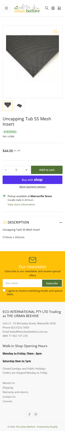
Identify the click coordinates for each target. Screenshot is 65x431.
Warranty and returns (15, 392)
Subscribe (52, 283)
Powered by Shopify (47, 426)
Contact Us (9, 396)
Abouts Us (9, 383)
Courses (7, 401)
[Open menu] (6, 8)
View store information (21, 204)
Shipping (8, 387)
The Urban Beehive (25, 426)
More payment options (32, 186)
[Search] (47, 8)
